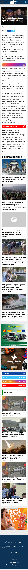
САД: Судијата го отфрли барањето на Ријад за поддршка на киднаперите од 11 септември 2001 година (13, 288)
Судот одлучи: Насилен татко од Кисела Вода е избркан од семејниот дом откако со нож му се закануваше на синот (14, 205)
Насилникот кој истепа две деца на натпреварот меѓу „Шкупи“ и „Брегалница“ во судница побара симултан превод (14, 260)
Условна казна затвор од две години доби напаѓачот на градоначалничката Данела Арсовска (11, 233)
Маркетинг (14, 559)
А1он (6, 27)
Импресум (14, 552)
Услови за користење (14, 562)
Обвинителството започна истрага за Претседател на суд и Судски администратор (13, 179)
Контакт (14, 555)
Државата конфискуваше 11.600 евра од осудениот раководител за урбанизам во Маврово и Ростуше (14, 314)
